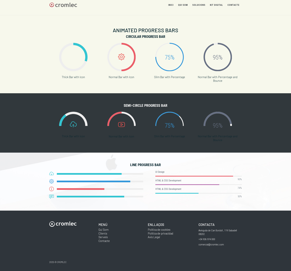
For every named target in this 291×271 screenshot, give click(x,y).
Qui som (183, 5)
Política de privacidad (160, 233)
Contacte (233, 5)
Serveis (103, 237)
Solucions (198, 5)
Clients (103, 233)
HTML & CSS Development (168, 180)
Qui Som (104, 229)
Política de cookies (159, 229)
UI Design (159, 171)
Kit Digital (216, 5)
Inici (171, 5)
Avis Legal (154, 237)
